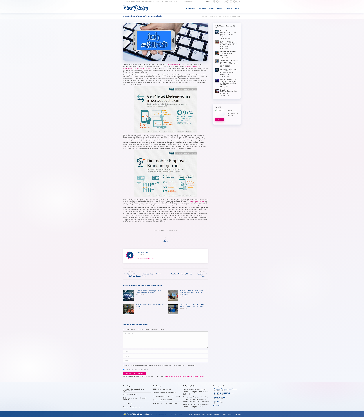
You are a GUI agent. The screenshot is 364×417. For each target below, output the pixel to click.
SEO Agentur (127, 403)
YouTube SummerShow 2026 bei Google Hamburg (149, 305)
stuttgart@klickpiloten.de (170, 1)
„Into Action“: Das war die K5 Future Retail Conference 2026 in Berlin (192, 305)
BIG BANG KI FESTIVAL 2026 (224, 393)
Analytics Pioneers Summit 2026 (225, 389)
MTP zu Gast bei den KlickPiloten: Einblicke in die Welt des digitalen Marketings (192, 292)
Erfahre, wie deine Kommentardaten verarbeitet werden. (184, 376)
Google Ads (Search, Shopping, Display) (166, 396)
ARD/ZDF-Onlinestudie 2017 (174, 64)
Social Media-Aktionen (197, 201)
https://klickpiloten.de (142, 254)
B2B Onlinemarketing (130, 394)
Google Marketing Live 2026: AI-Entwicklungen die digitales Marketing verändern (228, 82)
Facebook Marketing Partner (133, 407)
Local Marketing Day (221, 397)
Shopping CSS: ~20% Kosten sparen (165, 403)
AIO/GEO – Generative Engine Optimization (133, 390)
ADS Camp (217, 401)
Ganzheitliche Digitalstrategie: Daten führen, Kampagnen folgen (148, 291)
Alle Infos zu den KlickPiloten (146, 258)
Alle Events (216, 405)
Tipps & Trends (164, 230)
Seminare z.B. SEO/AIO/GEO (162, 400)
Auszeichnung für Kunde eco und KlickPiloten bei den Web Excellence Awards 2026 (228, 71)
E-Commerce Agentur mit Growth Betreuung (134, 398)
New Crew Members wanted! (152, 1)
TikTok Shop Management (162, 389)
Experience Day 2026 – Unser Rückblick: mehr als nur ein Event (229, 91)
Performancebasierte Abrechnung (164, 392)
